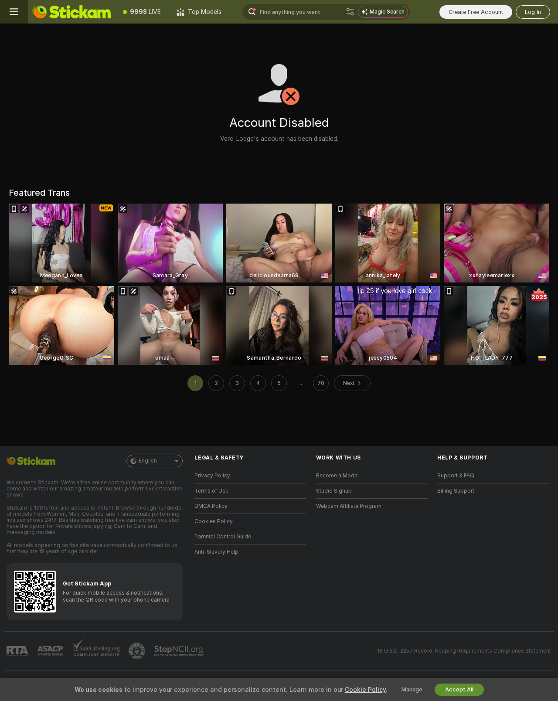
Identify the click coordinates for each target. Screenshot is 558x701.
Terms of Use (211, 491)
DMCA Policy (211, 506)
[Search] (350, 12)
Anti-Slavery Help (216, 552)
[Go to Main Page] (71, 12)
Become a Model (337, 476)
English (148, 461)
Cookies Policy (213, 521)
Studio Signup (334, 491)
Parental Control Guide (222, 537)
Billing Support (455, 491)
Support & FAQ (455, 476)
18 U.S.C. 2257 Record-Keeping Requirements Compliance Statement (464, 651)
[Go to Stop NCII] (179, 651)
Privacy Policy (212, 476)
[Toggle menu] (14, 12)
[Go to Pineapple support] (138, 651)
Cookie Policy (365, 689)
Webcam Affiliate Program (348, 506)
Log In (533, 12)
